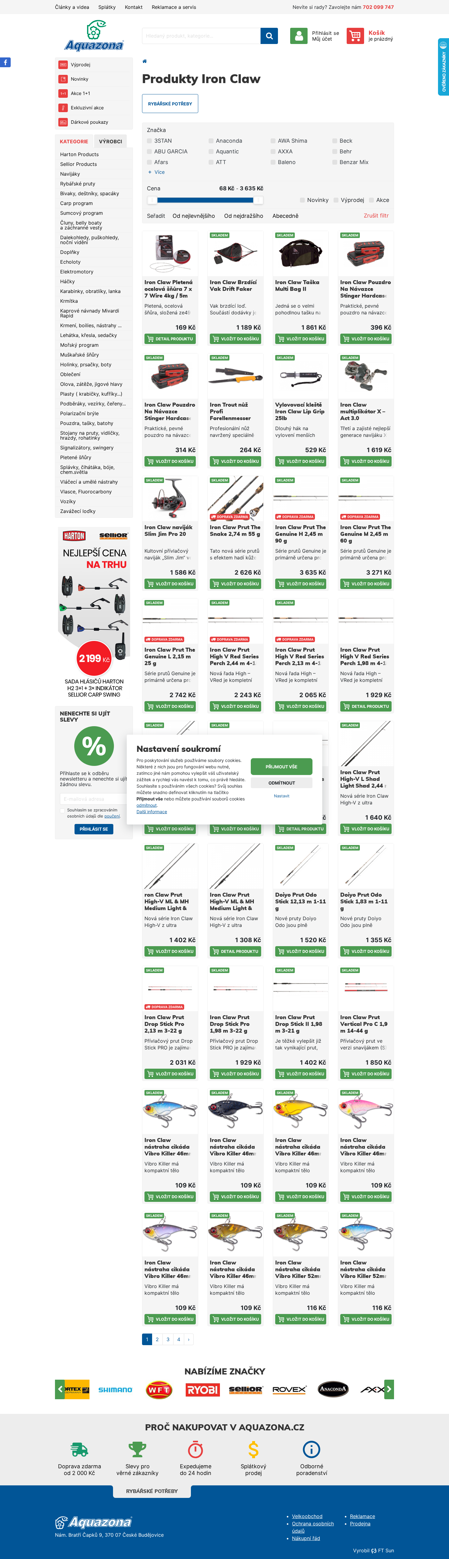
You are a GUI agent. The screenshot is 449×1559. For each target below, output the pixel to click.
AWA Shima (292, 140)
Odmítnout (281, 782)
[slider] (152, 200)
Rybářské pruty (77, 184)
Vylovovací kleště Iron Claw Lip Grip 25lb (300, 411)
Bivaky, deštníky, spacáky (89, 193)
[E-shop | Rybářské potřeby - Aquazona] (94, 35)
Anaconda (229, 140)
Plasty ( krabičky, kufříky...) (91, 394)
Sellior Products (78, 164)
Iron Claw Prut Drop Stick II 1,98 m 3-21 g (298, 1024)
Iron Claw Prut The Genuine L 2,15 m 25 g (169, 656)
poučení (112, 816)
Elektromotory (76, 272)
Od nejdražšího (243, 216)
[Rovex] (246, 1389)
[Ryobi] (159, 1389)
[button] (158, 172)
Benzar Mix (354, 162)
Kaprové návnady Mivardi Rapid (89, 313)
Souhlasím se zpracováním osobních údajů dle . (94, 812)
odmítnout (147, 805)
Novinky (79, 79)
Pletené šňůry (75, 457)
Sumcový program (81, 213)
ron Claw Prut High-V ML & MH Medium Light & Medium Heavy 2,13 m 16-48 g (166, 908)
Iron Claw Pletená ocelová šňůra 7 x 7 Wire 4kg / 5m (168, 289)
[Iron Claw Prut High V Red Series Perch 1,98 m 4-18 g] (366, 621)
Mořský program (79, 345)
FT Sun (386, 1550)
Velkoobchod (307, 1516)
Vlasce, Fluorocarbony (86, 492)
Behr (346, 151)
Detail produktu (174, 338)
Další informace (152, 811)
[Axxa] (333, 1389)
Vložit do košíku (240, 338)
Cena (153, 188)
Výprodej (80, 65)
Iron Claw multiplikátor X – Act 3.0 (362, 411)
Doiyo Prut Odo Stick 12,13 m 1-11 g (300, 901)
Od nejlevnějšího (194, 216)
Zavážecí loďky (78, 511)
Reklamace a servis (174, 7)
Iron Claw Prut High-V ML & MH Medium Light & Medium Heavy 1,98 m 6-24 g (232, 908)
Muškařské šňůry (79, 355)
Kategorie (74, 141)
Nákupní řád (306, 1538)
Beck (346, 140)
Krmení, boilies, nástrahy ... (91, 325)
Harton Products (79, 154)
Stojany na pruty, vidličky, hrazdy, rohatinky (89, 435)
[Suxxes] (377, 1389)
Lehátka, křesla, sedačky (88, 335)
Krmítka (69, 301)
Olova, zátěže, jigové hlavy (91, 384)
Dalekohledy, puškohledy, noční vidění (89, 239)
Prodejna (360, 1524)
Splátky (107, 7)
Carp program (76, 203)
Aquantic (227, 151)
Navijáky (70, 174)
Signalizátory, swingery (87, 448)
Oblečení (70, 374)
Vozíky (68, 501)
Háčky (67, 281)
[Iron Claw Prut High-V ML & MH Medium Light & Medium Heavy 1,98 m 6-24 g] (235, 866)
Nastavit (282, 795)
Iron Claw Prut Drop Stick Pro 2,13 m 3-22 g (164, 1024)
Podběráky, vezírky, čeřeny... (93, 404)
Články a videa (72, 7)
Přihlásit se (94, 829)
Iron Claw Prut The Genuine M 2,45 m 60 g (365, 534)
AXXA (285, 151)
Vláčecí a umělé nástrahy (89, 482)
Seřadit (156, 216)
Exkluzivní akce (87, 108)
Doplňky (69, 252)
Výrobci (110, 141)
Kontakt (134, 7)
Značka (156, 130)
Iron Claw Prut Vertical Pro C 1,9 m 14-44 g (364, 1024)
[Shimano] (72, 1389)
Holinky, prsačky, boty (85, 364)
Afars (161, 162)
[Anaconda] (290, 1389)
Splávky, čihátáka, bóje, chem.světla (87, 469)
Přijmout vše (282, 766)
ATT (221, 162)
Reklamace (362, 1516)
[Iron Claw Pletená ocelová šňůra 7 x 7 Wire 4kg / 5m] (170, 253)
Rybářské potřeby (152, 1491)
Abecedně (285, 216)
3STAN (163, 140)
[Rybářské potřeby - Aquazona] (144, 61)
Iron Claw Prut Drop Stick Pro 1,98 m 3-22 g (230, 1024)
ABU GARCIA (171, 151)
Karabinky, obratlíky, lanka (90, 291)
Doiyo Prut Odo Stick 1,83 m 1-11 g (364, 901)
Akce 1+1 (80, 93)
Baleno (287, 162)
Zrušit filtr (376, 215)
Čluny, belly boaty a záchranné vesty (81, 225)
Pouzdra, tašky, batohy (86, 423)
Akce (382, 200)
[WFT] (116, 1389)
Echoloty (70, 262)
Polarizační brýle (79, 413)
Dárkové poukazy (89, 122)
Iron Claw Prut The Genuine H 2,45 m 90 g (300, 534)
